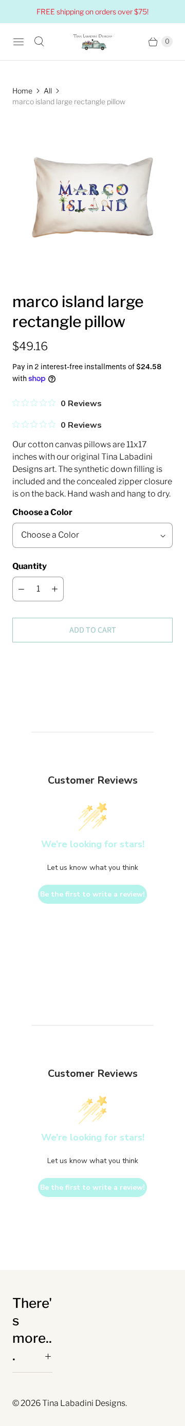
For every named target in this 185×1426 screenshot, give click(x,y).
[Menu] (18, 41)
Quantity (29, 566)
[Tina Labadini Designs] (92, 41)
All (48, 90)
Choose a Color (42, 512)
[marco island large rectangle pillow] (92, 199)
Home (22, 90)
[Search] (39, 41)
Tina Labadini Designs (83, 1403)
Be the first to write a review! (92, 894)
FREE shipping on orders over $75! (92, 11)
